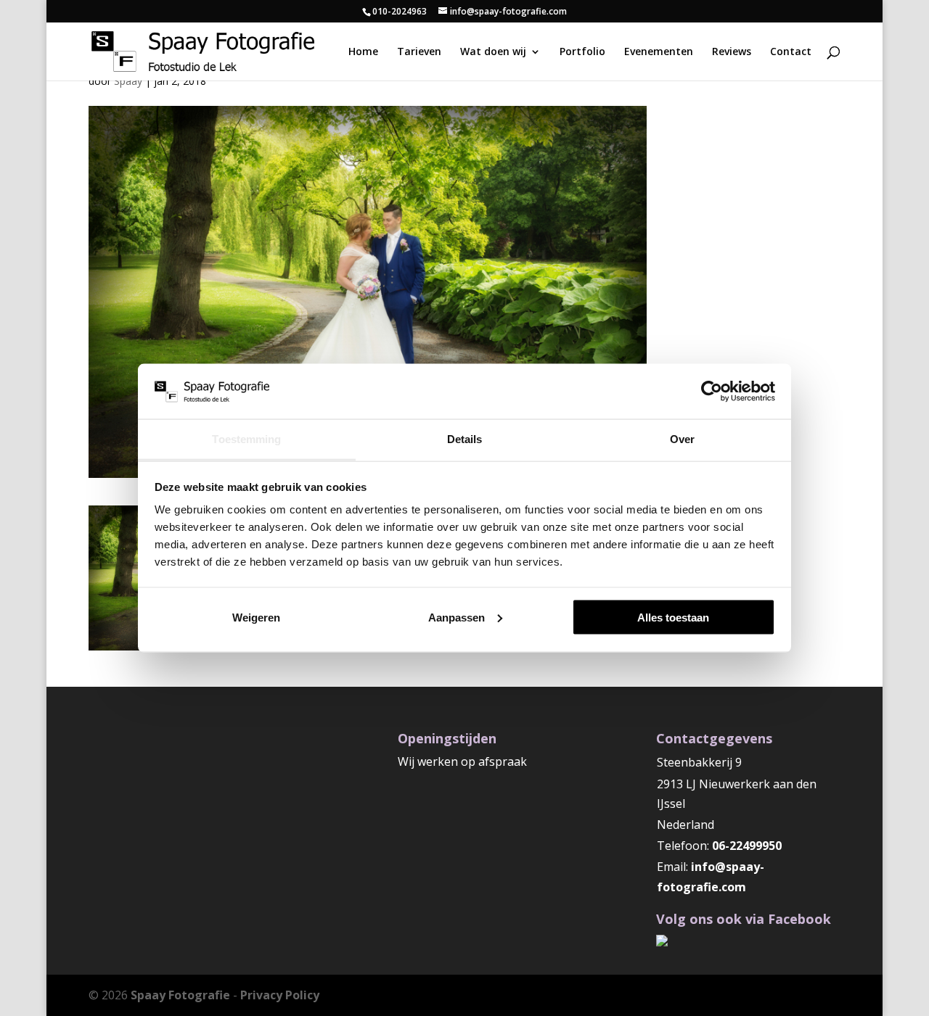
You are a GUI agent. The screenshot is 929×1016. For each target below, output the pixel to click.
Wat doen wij (493, 52)
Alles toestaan (673, 617)
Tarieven (419, 52)
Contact (790, 52)
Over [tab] (682, 439)
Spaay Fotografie (180, 995)
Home (363, 52)
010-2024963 (399, 11)
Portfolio (582, 52)
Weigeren (256, 617)
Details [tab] (465, 439)
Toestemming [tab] (246, 439)
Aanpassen (456, 617)
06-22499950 (747, 846)
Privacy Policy (279, 995)
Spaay (128, 81)
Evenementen (658, 52)
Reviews (731, 52)
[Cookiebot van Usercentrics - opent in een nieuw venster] (711, 391)
